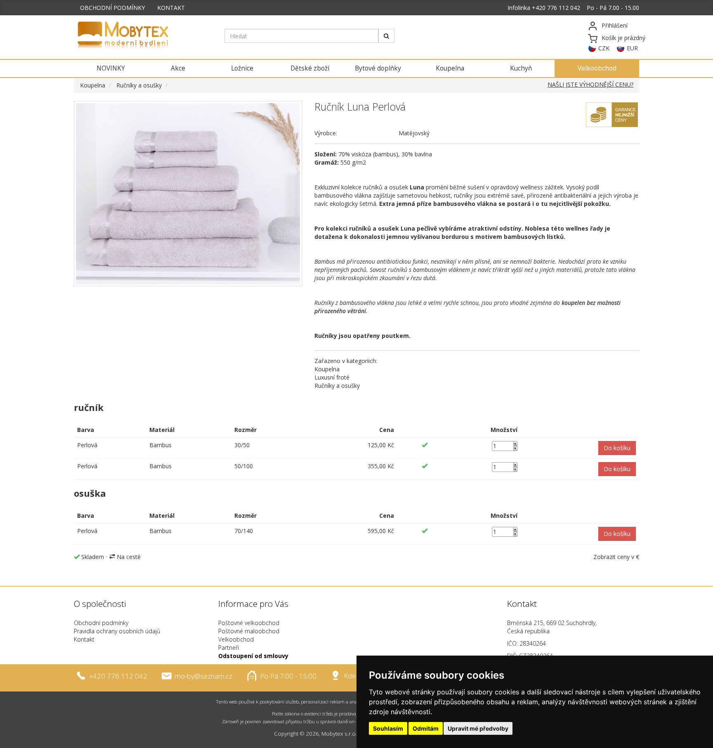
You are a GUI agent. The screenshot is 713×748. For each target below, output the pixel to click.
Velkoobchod (597, 68)
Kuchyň (521, 68)
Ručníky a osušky (139, 85)
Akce (178, 68)
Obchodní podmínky (101, 623)
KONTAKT (171, 8)
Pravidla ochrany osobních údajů (117, 631)
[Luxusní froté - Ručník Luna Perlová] (188, 193)
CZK (603, 48)
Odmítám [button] (426, 728)
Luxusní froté (331, 377)
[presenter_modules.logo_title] (143, 36)
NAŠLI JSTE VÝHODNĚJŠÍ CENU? (590, 84)
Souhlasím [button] (388, 728)
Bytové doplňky (378, 68)
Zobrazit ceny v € (616, 557)
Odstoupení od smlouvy (253, 656)
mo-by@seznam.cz (203, 675)
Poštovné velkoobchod (248, 623)
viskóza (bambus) (375, 154)
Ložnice (242, 68)
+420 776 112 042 (556, 8)
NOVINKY (111, 68)
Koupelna (450, 68)
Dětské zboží (309, 68)
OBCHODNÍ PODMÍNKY (112, 8)
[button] (617, 448)
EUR (632, 48)
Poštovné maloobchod (248, 631)
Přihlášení (615, 25)
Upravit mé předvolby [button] (478, 728)
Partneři (228, 647)
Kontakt (84, 639)
